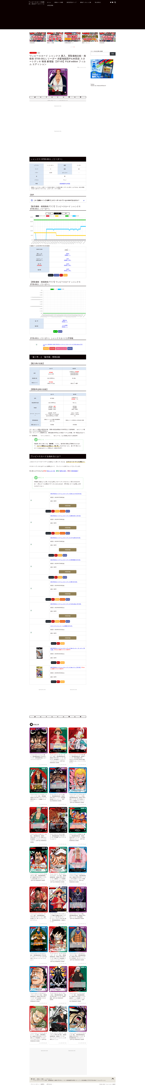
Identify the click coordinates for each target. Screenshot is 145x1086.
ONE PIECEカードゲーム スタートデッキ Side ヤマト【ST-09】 (65, 667)
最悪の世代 (63, 471)
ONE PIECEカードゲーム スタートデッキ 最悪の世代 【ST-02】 (65, 515)
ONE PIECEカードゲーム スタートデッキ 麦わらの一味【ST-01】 (66, 493)
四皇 (69, 183)
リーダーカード (33, 52)
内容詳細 (67, 505)
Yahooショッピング (61, 348)
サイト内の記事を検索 (97, 51)
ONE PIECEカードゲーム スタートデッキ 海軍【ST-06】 (63, 581)
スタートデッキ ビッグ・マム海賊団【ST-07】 (61, 626)
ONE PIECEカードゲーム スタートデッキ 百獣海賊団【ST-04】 (65, 559)
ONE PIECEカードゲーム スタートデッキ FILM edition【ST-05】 (65, 604)
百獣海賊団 (74, 471)
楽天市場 (52, 348)
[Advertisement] (72, 18)
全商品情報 (50, 5)
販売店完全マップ (72, 2)
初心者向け (98, 2)
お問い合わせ (49, 1084)
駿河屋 (70, 348)
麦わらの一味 (51, 471)
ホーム (49, 2)
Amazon (46, 348)
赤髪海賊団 (62, 183)
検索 (112, 53)
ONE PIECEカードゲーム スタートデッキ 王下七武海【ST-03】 (65, 537)
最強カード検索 (59, 2)
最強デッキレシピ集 (85, 2)
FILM (66, 183)
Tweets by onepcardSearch (98, 85)
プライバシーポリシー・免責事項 (37, 1084)
